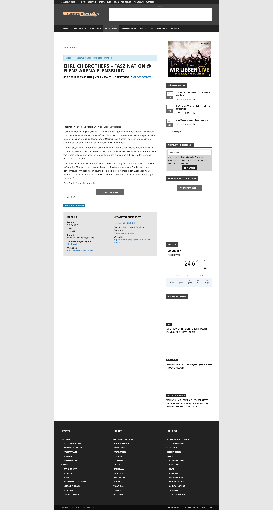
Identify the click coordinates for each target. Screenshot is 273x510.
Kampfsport (119, 473)
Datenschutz (105, 2)
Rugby (116, 481)
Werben (150, 2)
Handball (118, 469)
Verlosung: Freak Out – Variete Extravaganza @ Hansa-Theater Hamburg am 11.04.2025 (187, 403)
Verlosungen (128, 28)
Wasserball (119, 494)
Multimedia (146, 28)
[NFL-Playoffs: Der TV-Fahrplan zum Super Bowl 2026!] (189, 314)
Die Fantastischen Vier (75, 481)
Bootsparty (175, 464)
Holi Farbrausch (72, 443)
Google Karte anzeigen (124, 233)
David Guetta (70, 469)
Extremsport (120, 460)
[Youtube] (210, 2)
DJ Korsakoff (70, 460)
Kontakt (92, 2)
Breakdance (119, 452)
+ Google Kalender (74, 205)
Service (175, 28)
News (65, 28)
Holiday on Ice (173, 452)
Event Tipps (111, 28)
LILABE (172, 469)
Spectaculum (70, 452)
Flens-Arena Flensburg (124, 223)
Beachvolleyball (122, 443)
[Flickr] (201, 2)
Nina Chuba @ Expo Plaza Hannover (192, 120)
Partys (169, 456)
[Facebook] (196, 2)
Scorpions (69, 490)
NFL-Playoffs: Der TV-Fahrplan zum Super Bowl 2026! (186, 330)
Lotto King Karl (72, 486)
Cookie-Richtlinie (122, 2)
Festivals (65, 439)
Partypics (95, 28)
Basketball (119, 447)
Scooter (68, 473)
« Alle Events (70, 47)
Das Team (162, 28)
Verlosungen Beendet (176, 395)
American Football (123, 439)
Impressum (138, 2)
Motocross (119, 477)
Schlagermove (176, 481)
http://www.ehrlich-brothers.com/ (82, 250)
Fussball (117, 464)
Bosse (66, 477)
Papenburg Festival (73, 447)
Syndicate (69, 456)
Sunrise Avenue (71, 494)
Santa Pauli (172, 447)
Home (82, 2)
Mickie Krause (176, 477)
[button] (209, 28)
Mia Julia (173, 473)
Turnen (117, 490)
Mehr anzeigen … (176, 131)
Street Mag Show (175, 443)
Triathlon (118, 486)
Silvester (173, 490)
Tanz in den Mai (177, 494)
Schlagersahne (177, 486)
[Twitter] (205, 2)
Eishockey (118, 456)
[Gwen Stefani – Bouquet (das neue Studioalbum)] (189, 349)
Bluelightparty (177, 460)
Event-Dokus (79, 28)
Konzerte (65, 464)
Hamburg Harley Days (177, 439)
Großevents (142, 77)
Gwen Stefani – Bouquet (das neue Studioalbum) (189, 366)
